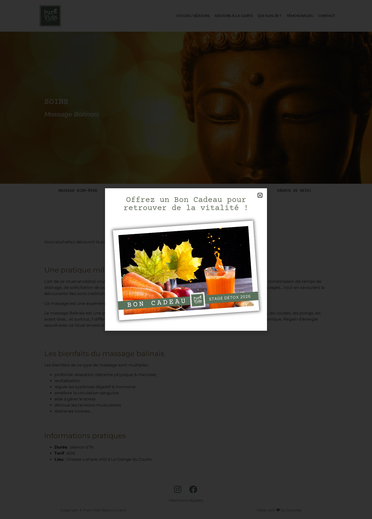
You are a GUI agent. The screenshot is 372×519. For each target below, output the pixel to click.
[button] (260, 195)
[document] (186, 259)
